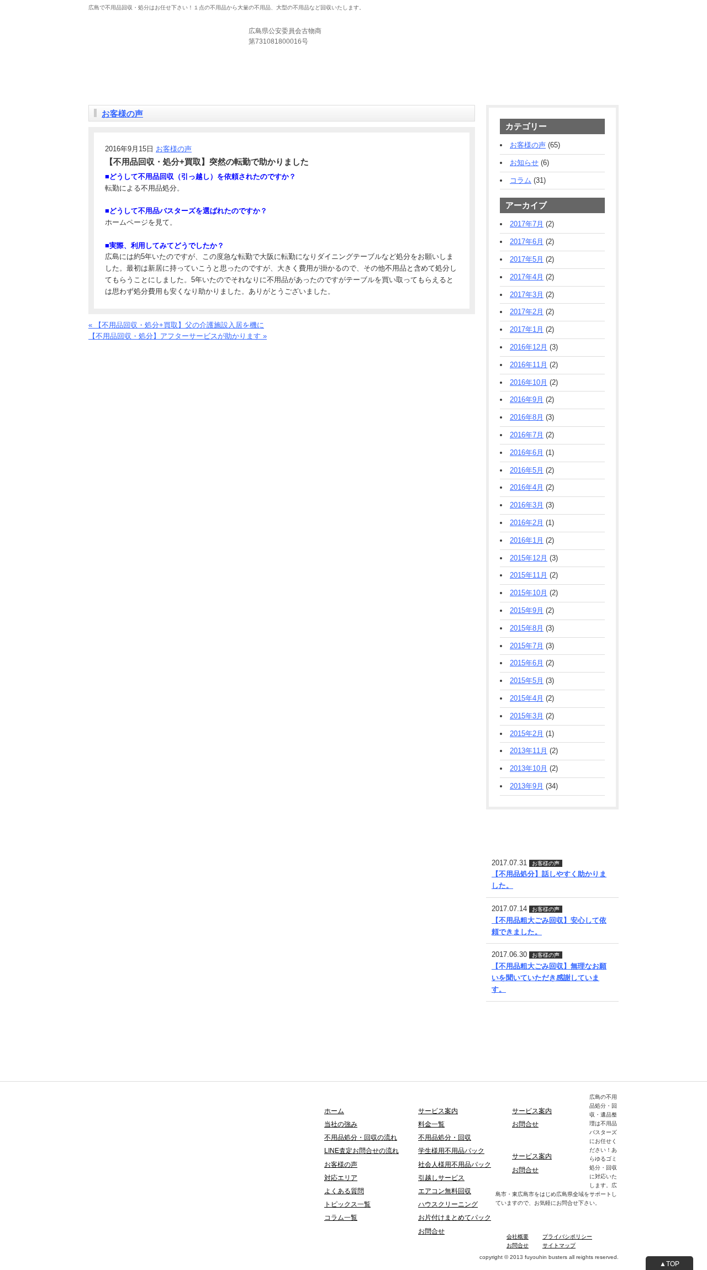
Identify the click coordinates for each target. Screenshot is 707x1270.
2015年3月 (527, 716)
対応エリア (340, 1178)
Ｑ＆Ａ (335, 71)
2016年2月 (527, 522)
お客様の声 (250, 71)
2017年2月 (527, 312)
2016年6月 (527, 452)
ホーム (334, 1111)
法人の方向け (441, 5)
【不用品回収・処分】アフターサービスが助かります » (177, 336)
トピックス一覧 (347, 1204)
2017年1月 (527, 329)
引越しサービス (441, 1178)
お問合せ (360, 71)
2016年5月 (527, 470)
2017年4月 (527, 277)
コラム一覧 (340, 1217)
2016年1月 (527, 540)
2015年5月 (527, 680)
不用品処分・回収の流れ (360, 1137)
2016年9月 (527, 399)
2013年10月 (528, 768)
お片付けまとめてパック (454, 1217)
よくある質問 (344, 1191)
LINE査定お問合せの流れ (361, 1151)
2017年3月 (527, 294)
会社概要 (517, 1237)
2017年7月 (527, 224)
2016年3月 (527, 505)
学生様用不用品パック (451, 1151)
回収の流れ (214, 71)
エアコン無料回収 (444, 1191)
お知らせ (524, 162)
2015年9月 (527, 610)
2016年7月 (527, 435)
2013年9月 (527, 786)
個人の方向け (397, 5)
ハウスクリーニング (448, 1204)
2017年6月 (527, 241)
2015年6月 (527, 663)
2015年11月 (528, 575)
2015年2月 (527, 733)
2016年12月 (528, 347)
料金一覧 (181, 71)
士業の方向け (484, 5)
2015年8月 (527, 628)
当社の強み (106, 71)
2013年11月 (528, 751)
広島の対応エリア (296, 71)
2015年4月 (527, 698)
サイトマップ (559, 1245)
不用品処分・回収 (444, 1137)
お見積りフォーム (590, 33)
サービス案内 (145, 71)
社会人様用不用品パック (454, 1164)
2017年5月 (527, 259)
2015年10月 (528, 593)
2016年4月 (527, 487)
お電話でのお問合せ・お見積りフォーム (153, 347)
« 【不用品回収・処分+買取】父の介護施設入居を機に (176, 325)
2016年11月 (528, 365)
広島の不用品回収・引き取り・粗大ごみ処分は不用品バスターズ (192, 22)
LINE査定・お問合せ (519, 823)
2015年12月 (528, 558)
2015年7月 (527, 646)
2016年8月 (527, 417)
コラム (520, 180)
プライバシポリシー (567, 1237)
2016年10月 (528, 382)
